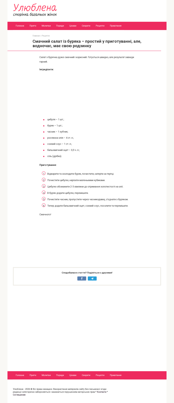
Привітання (115, 25)
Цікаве (72, 25)
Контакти (101, 392)
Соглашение (19, 394)
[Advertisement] (87, 94)
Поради (60, 25)
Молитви (46, 25)
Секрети (86, 25)
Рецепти (100, 25)
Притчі (32, 25)
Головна (20, 25)
